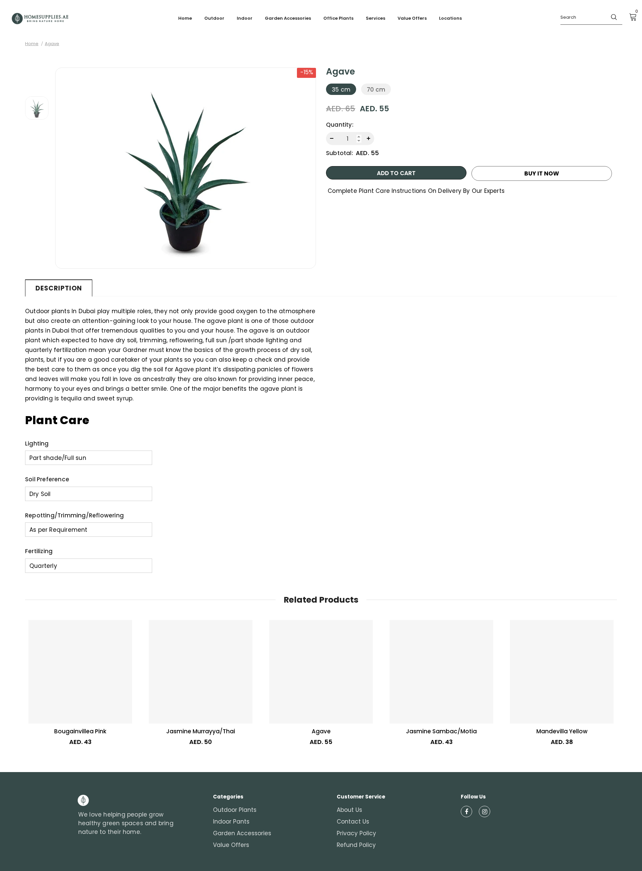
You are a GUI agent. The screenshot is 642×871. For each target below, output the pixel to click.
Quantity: (339, 125)
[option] (186, 168)
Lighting (37, 444)
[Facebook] (466, 811)
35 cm (341, 90)
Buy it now (541, 173)
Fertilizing (38, 551)
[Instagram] (484, 811)
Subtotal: (339, 153)
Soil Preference (47, 479)
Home (31, 43)
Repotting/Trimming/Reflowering (74, 515)
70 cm (376, 90)
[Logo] (40, 18)
